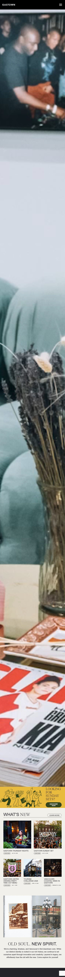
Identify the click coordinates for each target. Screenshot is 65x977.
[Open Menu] (60, 4)
